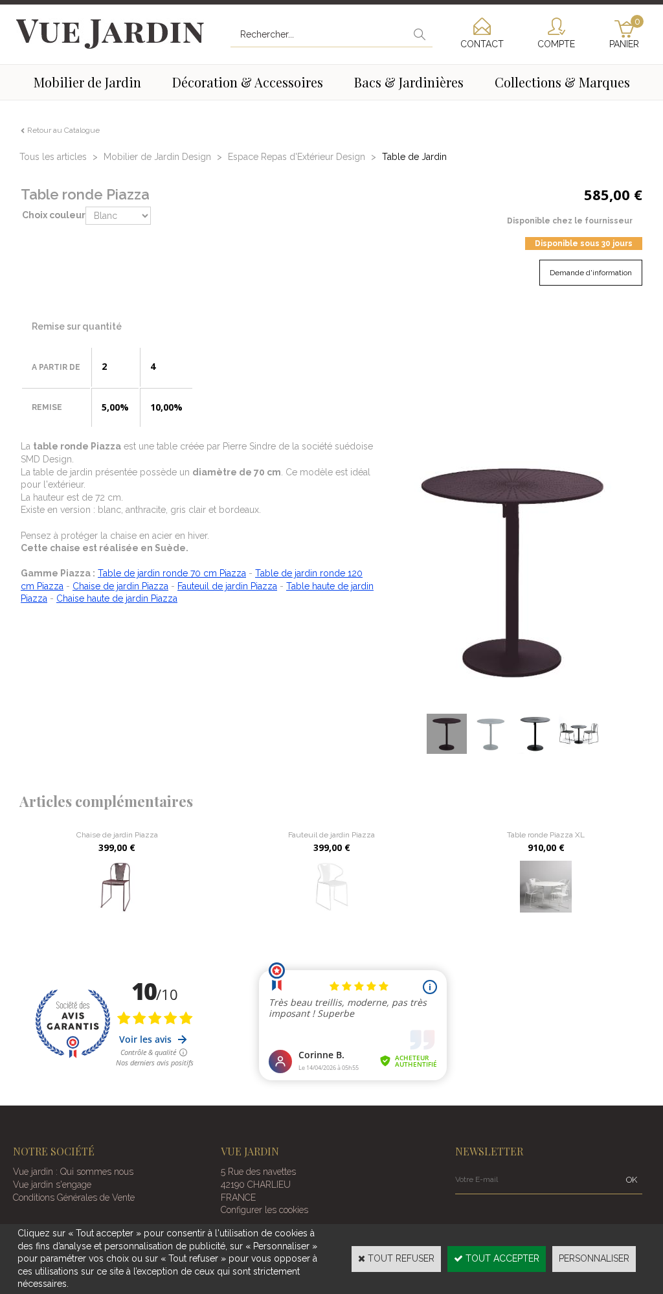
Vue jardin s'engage (52, 1184)
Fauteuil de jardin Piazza (227, 586)
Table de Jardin (414, 157)
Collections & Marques (562, 82)
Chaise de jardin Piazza (120, 586)
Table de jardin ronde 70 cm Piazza (172, 573)
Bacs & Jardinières (409, 82)
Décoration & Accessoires (247, 82)
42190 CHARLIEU (256, 1184)
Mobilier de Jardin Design (157, 157)
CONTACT (482, 44)
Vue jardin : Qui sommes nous (73, 1171)
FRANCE (238, 1197)
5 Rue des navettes (258, 1171)
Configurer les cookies (264, 1210)
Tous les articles (53, 157)
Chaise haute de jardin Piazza (116, 598)
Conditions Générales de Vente (74, 1197)
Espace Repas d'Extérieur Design (296, 157)
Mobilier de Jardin (87, 82)
